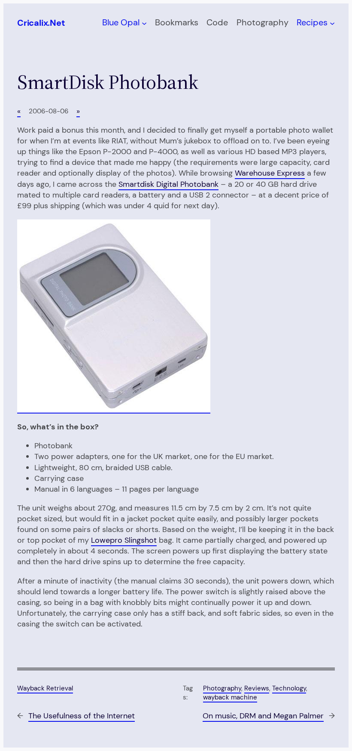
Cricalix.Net (41, 22)
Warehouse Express (270, 173)
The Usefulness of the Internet (81, 716)
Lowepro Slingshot (124, 540)
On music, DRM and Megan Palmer (263, 716)
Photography (222, 688)
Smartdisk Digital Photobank (168, 184)
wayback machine (230, 697)
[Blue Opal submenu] (144, 22)
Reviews (256, 688)
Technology (289, 688)
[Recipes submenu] (332, 22)
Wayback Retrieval (45, 688)
